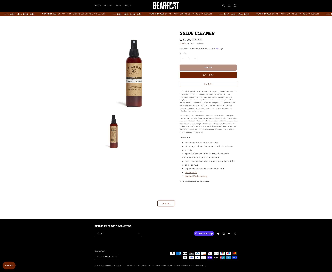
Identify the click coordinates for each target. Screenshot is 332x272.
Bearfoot (104, 265)
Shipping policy (167, 265)
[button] (98, 5)
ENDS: (4, 14)
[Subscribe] (138, 233)
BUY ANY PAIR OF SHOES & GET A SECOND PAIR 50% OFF (79, 14)
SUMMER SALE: (47, 13)
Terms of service (154, 265)
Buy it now (208, 75)
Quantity (183, 53)
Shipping (183, 43)
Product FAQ (191, 172)
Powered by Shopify (114, 265)
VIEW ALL (166, 203)
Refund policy (128, 265)
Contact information (183, 265)
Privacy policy (141, 265)
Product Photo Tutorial (196, 176)
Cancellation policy (200, 265)
